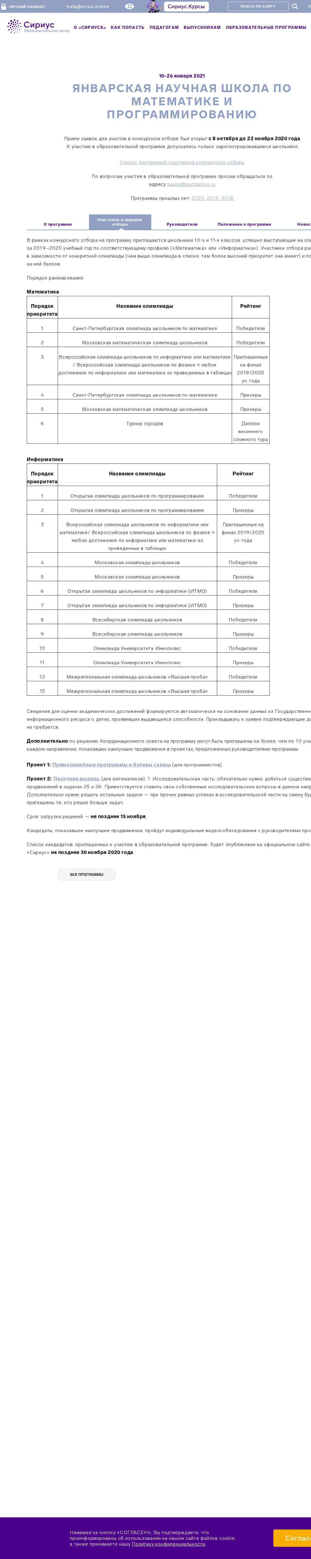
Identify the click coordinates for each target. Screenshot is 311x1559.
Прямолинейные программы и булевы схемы (111, 765)
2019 (213, 198)
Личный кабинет (27, 7)
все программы (86, 875)
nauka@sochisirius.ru (191, 184)
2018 (228, 198)
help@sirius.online (88, 6)
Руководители (182, 224)
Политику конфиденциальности (168, 1544)
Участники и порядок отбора (120, 222)
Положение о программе (244, 224)
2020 (198, 198)
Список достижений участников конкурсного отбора (182, 162)
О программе (58, 224)
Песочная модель (76, 779)
